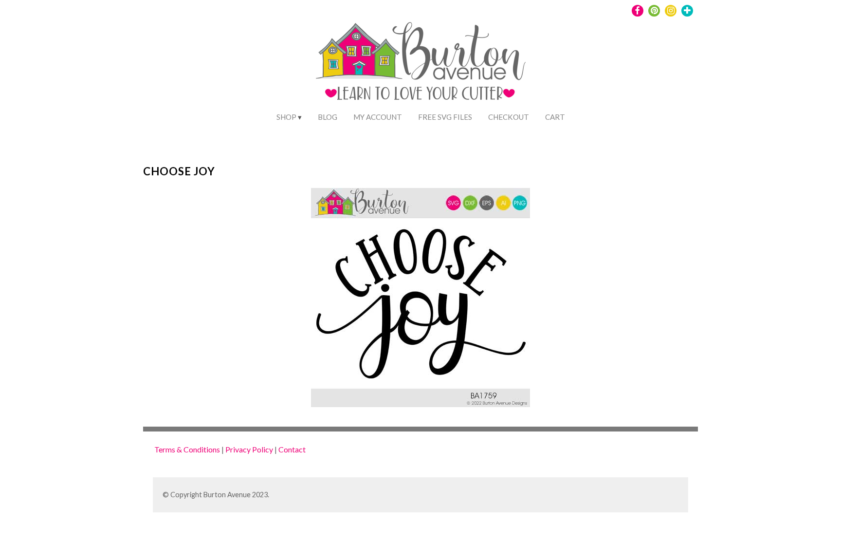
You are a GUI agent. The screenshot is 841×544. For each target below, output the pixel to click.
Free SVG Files (445, 117)
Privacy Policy (249, 449)
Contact (292, 449)
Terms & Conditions (187, 449)
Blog (327, 117)
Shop (286, 117)
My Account (377, 117)
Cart (555, 117)
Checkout (508, 117)
